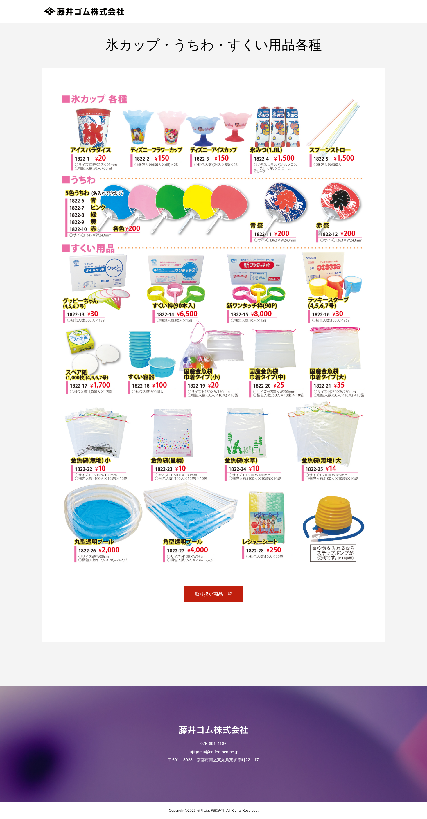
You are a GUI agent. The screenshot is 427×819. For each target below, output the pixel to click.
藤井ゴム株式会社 (213, 729)
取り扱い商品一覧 (213, 594)
